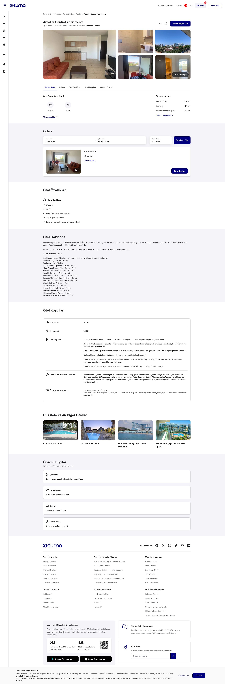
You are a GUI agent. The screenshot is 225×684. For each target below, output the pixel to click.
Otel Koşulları (90, 87)
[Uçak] (4, 17)
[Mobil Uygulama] (4, 72)
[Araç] (4, 38)
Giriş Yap (215, 5)
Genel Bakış (50, 87)
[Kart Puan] (4, 55)
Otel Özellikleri (75, 87)
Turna (45, 14)
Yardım (179, 5)
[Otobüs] (4, 31)
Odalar (62, 87)
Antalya (58, 14)
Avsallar (78, 14)
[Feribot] (4, 45)
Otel (51, 14)
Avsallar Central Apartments (95, 14)
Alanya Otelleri (68, 14)
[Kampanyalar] (4, 65)
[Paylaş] (166, 23)
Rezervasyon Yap (180, 23)
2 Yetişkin (156, 141)
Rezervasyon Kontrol (165, 5)
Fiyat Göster (179, 171)
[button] (117, 54)
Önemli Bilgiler (106, 87)
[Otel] (4, 24)
